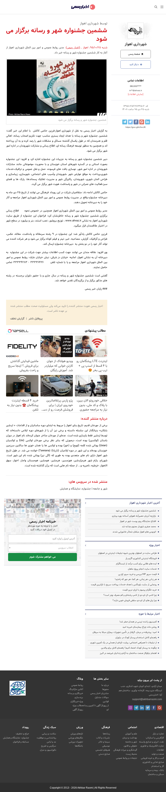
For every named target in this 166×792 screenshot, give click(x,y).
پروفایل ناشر (35, 319)
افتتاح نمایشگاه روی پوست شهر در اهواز (138, 521)
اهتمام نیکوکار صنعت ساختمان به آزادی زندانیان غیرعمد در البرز (128, 653)
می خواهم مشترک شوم (43, 557)
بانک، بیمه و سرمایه (154, 770)
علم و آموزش (131, 734)
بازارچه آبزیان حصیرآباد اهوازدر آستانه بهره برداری (134, 516)
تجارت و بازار (158, 734)
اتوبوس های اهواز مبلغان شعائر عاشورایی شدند (134, 532)
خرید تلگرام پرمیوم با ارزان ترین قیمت (139, 590)
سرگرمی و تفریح (48, 746)
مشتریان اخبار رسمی (99, 693)
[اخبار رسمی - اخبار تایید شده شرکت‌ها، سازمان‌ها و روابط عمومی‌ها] (83, 7)
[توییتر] (147, 707)
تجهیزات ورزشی (76, 742)
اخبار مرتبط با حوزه (149, 614)
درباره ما (105, 685)
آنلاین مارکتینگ (76, 689)
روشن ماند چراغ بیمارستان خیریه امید (139, 627)
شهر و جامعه (99, 489)
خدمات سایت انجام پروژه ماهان (142, 569)
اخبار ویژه (154, 545)
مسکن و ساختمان (156, 774)
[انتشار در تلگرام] (124, 122)
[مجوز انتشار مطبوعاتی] (18, 689)
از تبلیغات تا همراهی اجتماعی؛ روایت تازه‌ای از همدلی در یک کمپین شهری (123, 642)
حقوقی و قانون (130, 746)
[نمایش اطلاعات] (135, 94)
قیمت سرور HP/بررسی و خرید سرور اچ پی (137, 574)
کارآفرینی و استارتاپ (155, 738)
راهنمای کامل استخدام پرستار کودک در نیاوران (136, 637)
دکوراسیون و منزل (48, 750)
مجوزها (105, 689)
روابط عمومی (77, 685)
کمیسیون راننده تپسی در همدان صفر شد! (138, 622)
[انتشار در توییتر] (130, 122)
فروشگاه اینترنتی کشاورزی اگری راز (141, 558)
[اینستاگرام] (130, 707)
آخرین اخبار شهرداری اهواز (144, 503)
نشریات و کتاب (103, 738)
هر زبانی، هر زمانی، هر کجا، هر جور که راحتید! (136, 579)
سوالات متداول (102, 697)
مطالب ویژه (78, 705)
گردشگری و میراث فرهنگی (125, 750)
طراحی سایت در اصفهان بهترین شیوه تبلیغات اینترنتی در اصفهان (127, 553)
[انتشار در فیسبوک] (136, 122)
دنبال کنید (134, 64)
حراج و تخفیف (22, 734)
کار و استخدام (157, 766)
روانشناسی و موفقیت (46, 738)
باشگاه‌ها (79, 746)
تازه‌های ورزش (77, 734)
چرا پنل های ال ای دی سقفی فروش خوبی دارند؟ (135, 600)
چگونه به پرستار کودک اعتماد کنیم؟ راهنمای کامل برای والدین (129, 648)
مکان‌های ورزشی (75, 738)
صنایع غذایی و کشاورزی (153, 762)
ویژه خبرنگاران (76, 701)
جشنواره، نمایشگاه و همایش (75, 489)
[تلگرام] (136, 707)
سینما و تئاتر (104, 742)
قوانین (106, 701)
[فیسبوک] (153, 707)
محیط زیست (131, 754)
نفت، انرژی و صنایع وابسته (151, 742)
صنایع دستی (104, 754)
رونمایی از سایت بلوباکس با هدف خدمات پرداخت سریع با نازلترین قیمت (124, 584)
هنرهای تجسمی (103, 750)
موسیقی (106, 746)
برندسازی (78, 697)
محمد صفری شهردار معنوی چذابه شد (139, 526)
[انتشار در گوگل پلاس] (141, 122)
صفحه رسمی (134, 54)
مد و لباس (51, 742)
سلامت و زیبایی (49, 734)
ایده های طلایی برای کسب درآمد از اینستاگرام (136, 564)
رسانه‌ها (106, 734)
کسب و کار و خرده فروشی (152, 758)
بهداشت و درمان (129, 738)
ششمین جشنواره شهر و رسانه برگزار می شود (136, 511)
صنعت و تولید (157, 754)
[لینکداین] (141, 707)
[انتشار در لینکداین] (147, 122)
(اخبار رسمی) (73, 47)
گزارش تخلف (17, 319)
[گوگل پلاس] (159, 707)
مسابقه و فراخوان (21, 742)
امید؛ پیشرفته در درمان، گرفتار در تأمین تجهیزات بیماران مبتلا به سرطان (125, 632)
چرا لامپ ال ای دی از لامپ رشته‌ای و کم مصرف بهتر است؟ (130, 595)
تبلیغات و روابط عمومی (126, 758)
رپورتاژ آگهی (78, 709)
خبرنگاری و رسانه (75, 693)
